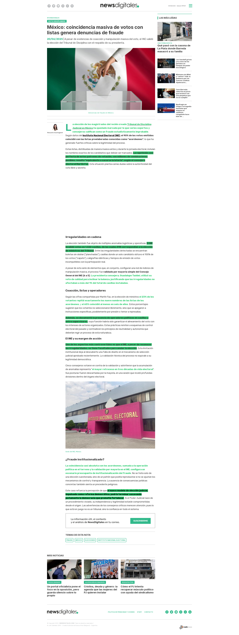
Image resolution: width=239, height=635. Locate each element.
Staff (139, 612)
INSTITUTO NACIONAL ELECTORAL (111, 540)
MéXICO (79, 540)
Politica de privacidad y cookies (121, 612)
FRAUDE (69, 540)
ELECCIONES (90, 540)
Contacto (148, 612)
